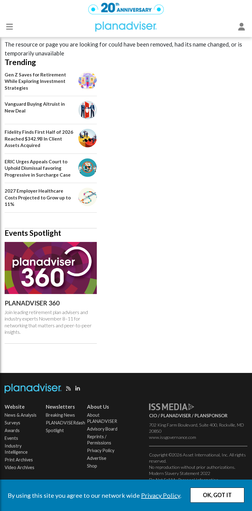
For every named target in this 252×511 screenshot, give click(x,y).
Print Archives (19, 459)
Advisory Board (102, 428)
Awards (12, 430)
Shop (92, 465)
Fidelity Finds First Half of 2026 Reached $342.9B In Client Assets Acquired (39, 138)
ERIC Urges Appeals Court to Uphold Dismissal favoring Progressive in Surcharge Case (38, 168)
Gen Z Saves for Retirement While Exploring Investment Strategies (35, 81)
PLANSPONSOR (211, 415)
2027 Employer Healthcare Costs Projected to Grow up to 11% (38, 197)
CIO (153, 415)
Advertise (96, 458)
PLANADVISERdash (65, 422)
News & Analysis (21, 415)
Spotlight (55, 430)
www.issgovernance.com (172, 437)
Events (11, 438)
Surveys (12, 422)
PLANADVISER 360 (32, 303)
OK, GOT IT (217, 495)
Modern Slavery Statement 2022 (179, 473)
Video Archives (19, 467)
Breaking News (60, 415)
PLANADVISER (176, 415)
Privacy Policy (160, 495)
